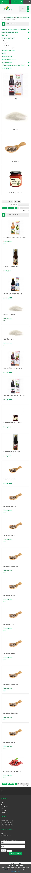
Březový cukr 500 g (8, 339)
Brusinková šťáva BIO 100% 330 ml (12, 368)
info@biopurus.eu (9, 825)
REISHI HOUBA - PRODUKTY (9, 59)
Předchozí (11, 208)
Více (19, 871)
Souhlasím (13, 871)
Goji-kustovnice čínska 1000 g (12, 771)
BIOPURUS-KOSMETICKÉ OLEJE (10, 32)
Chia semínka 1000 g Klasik (10, 506)
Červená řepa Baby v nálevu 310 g (12, 422)
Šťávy (4, 40)
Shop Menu (23, 10)
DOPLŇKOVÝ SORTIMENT (8, 38)
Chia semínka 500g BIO (9, 742)
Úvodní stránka (10, 17)
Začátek (4, 208)
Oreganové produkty (7, 56)
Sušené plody (6, 45)
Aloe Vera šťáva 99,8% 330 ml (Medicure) (14, 237)
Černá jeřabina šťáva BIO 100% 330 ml (14, 395)
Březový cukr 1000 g (9, 314)
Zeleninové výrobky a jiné (8, 47)
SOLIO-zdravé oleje (7, 62)
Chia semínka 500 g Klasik (10, 713)
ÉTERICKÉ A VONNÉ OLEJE (8, 50)
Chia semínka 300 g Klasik (10, 684)
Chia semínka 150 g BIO (9, 535)
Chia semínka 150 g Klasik (10, 566)
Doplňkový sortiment (24, 17)
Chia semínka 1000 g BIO (9, 479)
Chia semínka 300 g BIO (9, 653)
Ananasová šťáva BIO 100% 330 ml (12, 266)
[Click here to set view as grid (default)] (15, 201)
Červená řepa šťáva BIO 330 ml (11, 451)
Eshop (16, 17)
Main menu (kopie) (4, 2)
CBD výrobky (5, 35)
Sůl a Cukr (5, 43)
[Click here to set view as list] (19, 201)
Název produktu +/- (7, 201)
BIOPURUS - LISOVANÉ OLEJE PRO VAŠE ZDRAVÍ (14, 29)
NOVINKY (4, 53)
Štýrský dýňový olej (7, 68)
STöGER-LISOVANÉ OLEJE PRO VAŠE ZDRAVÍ (13, 65)
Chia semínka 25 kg (8, 624)
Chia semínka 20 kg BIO (9, 595)
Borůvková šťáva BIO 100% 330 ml (12, 293)
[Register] (29, 2)
